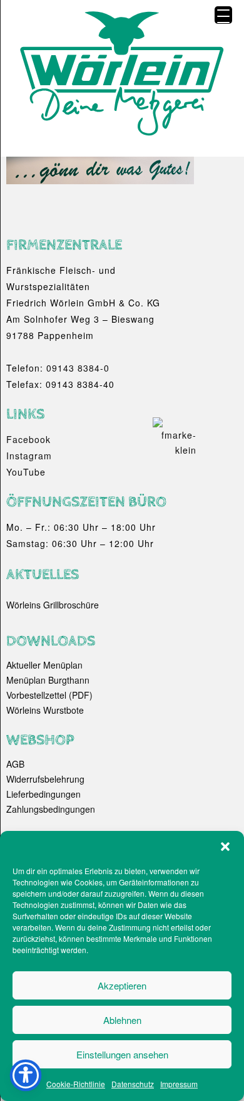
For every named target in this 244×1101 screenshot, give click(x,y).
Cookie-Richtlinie (75, 1083)
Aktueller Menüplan (44, 665)
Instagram (29, 455)
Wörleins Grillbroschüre (52, 604)
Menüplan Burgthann (47, 680)
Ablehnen (122, 1019)
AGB (15, 764)
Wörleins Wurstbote (45, 710)
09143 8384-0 (77, 368)
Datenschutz (132, 1083)
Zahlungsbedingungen (50, 809)
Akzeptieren (122, 985)
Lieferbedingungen (43, 794)
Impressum (179, 1083)
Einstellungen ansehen (122, 1054)
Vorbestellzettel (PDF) (49, 695)
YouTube (26, 472)
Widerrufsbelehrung (45, 779)
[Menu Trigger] (223, 15)
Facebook (28, 439)
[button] (225, 846)
